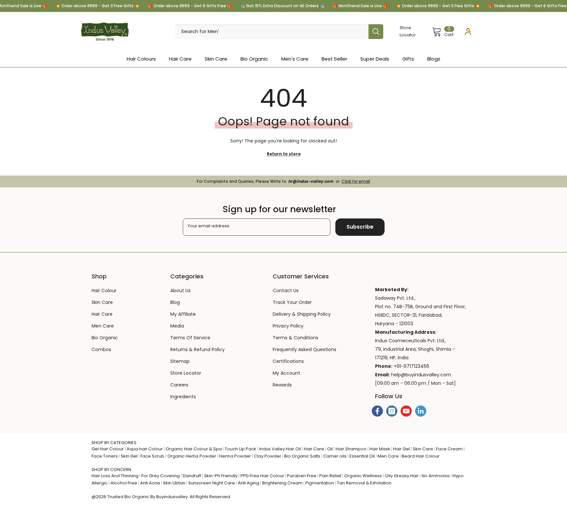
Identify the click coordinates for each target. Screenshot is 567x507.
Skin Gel (129, 456)
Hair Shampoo (351, 449)
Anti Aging (248, 483)
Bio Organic (136, 497)
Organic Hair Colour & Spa (194, 449)
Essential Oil (362, 456)
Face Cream (449, 449)
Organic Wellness (363, 476)
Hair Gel (401, 449)
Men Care (388, 456)
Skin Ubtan (174, 483)
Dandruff (192, 476)
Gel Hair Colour (108, 449)
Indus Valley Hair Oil (280, 449)
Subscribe (359, 227)
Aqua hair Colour (145, 449)
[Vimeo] (420, 411)
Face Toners (105, 456)
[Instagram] (391, 411)
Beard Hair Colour (421, 456)
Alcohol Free (124, 483)
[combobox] (271, 31)
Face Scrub (152, 456)
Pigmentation (319, 483)
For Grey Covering (160, 476)
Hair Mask (379, 449)
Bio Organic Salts (302, 456)
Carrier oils (334, 456)
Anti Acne (150, 483)
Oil (330, 449)
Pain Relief (330, 476)
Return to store (284, 154)
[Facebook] (377, 411)
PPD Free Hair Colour (262, 476)
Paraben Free (301, 476)
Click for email (356, 181)
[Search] (279, 31)
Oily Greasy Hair (402, 476)
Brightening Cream (282, 483)
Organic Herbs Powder (191, 456)
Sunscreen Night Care (211, 483)
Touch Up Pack (240, 449)
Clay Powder (267, 456)
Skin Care (423, 449)
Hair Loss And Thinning (115, 476)
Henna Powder (235, 456)
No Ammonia (436, 476)
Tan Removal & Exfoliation (364, 483)
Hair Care (314, 449)
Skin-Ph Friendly (221, 476)
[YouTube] (406, 411)
